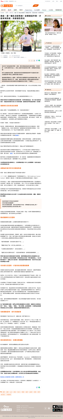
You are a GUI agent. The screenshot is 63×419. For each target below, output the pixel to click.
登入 (57, 1)
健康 (4, 392)
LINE (53, 1)
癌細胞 (17, 135)
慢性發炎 (3, 394)
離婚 (11, 153)
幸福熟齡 (2, 12)
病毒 (15, 392)
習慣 (39, 392)
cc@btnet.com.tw (25, 411)
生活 (11, 392)
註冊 (61, 1)
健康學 (7, 12)
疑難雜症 (11, 12)
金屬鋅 (30, 392)
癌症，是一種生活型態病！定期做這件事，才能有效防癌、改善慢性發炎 (29, 12)
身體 (7, 392)
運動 (35, 392)
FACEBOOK (47, 1)
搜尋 (36, 5)
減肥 (27, 392)
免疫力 (18, 392)
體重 (23, 392)
